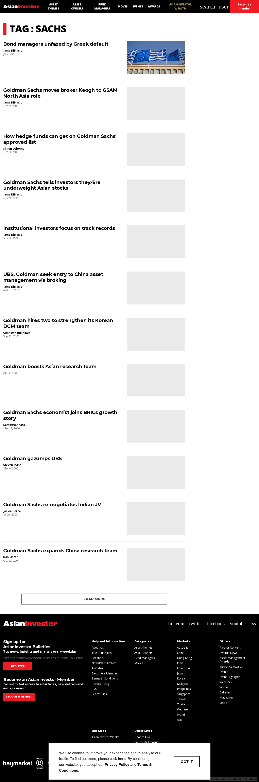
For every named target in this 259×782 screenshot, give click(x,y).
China (180, 653)
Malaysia (183, 684)
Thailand (182, 704)
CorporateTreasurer (147, 742)
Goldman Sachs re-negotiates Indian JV (52, 504)
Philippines (184, 689)
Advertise (98, 668)
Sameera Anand (14, 425)
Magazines (227, 697)
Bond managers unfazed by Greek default (55, 44)
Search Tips (99, 694)
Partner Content (230, 647)
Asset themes (143, 647)
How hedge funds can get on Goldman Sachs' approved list (59, 139)
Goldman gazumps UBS (32, 458)
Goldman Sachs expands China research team (60, 551)
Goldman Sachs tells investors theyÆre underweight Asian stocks (52, 185)
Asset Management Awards (232, 659)
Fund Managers (144, 658)
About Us (98, 647)
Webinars (226, 682)
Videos (224, 687)
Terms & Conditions (105, 678)
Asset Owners (143, 653)
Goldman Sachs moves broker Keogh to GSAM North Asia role (60, 93)
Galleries (225, 692)
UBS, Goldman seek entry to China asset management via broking (53, 277)
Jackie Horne (12, 511)
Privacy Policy (100, 684)
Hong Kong (184, 658)
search (207, 6)
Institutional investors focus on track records (59, 228)
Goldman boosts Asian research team (50, 366)
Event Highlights (230, 677)
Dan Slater (10, 557)
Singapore (183, 694)
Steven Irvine (12, 465)
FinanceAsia (142, 737)
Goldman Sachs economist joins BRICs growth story (60, 415)
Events (224, 672)
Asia (180, 720)
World (181, 714)
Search (224, 703)
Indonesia (183, 668)
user (224, 6)
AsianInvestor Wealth (105, 737)
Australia (182, 647)
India (180, 663)
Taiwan (182, 699)
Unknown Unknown (16, 333)
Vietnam (182, 709)
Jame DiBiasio (12, 50)
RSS (94, 689)
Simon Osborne (13, 148)
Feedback (98, 658)
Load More (94, 599)
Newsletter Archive (104, 663)
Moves (138, 663)
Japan (180, 673)
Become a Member (104, 673)
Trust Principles (102, 653)
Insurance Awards (231, 666)
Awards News (229, 653)
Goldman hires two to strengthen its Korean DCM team (58, 323)
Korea (181, 678)
